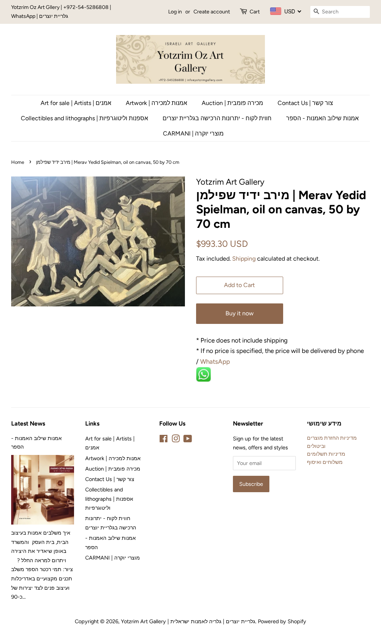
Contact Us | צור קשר (305, 102)
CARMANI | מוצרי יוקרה (193, 133)
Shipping (244, 258)
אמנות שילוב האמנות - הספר (322, 118)
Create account (211, 12)
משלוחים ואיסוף (325, 462)
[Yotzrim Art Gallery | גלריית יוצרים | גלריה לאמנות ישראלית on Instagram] (176, 440)
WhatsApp (215, 361)
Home (17, 162)
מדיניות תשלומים (326, 454)
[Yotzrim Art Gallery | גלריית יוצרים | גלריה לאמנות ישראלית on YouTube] (187, 440)
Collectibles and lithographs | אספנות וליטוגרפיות (84, 118)
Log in (175, 12)
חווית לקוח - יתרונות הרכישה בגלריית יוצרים (217, 118)
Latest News (28, 423)
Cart (255, 12)
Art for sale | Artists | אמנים (76, 102)
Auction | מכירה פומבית (232, 102)
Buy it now (239, 313)
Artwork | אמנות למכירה (156, 102)
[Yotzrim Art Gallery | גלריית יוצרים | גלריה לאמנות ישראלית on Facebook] (163, 440)
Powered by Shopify (282, 621)
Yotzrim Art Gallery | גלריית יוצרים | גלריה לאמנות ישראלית (188, 621)
